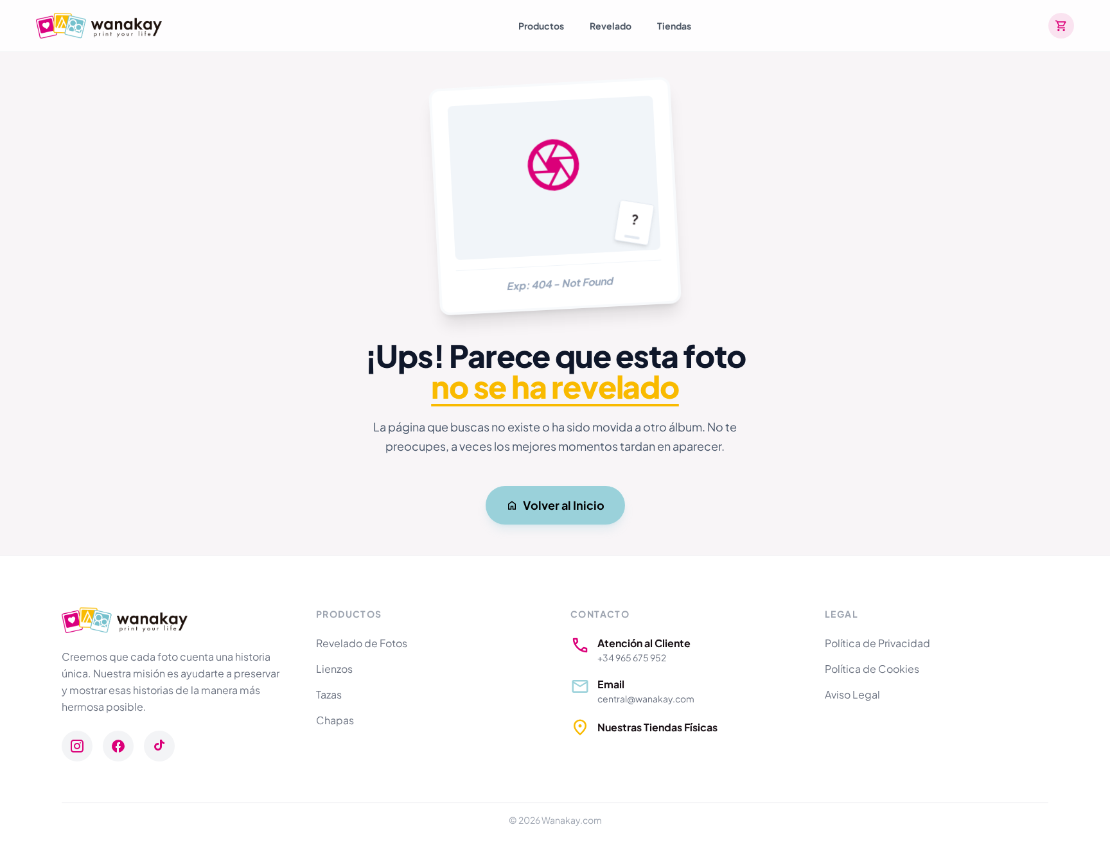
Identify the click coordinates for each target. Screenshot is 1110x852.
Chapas (335, 720)
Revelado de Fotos (361, 643)
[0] (1061, 26)
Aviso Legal (852, 694)
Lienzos (334, 668)
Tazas (329, 694)
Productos (541, 25)
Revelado (610, 25)
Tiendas (674, 25)
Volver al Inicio (563, 505)
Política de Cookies (872, 668)
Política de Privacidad (877, 643)
